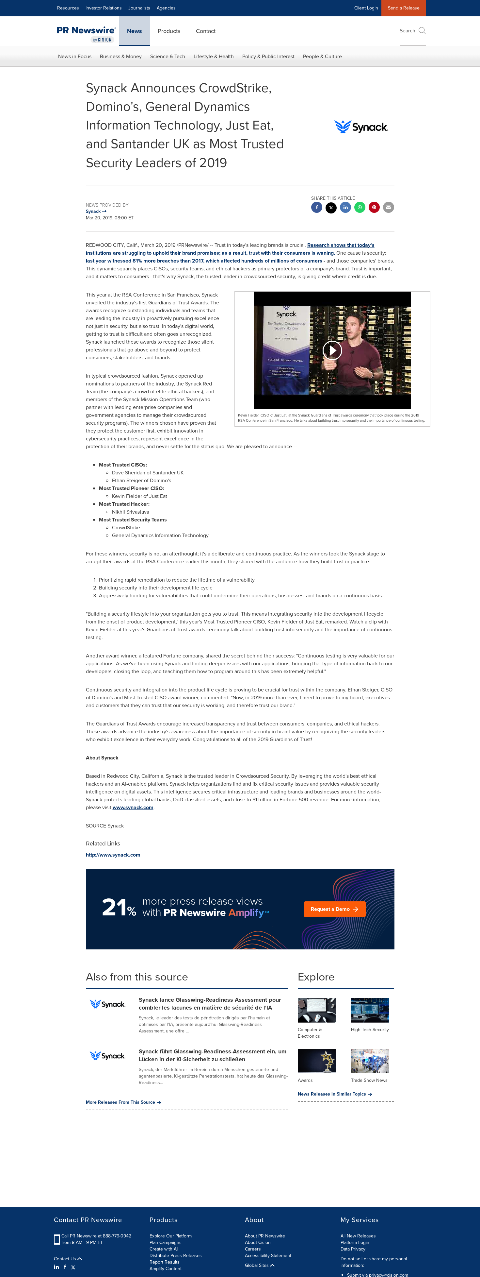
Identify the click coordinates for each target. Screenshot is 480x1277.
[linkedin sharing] (345, 208)
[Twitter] (73, 1267)
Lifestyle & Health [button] (214, 56)
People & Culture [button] (322, 56)
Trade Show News (369, 1080)
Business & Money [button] (121, 56)
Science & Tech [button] (167, 56)
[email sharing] (388, 208)
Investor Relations (104, 8)
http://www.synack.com (113, 855)
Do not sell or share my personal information (374, 1262)
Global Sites (257, 1265)
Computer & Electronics (310, 1033)
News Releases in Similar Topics (332, 1094)
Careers (253, 1249)
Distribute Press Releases (176, 1255)
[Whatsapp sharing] (359, 208)
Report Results (165, 1262)
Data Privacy (353, 1249)
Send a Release (404, 8)
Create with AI (164, 1249)
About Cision (258, 1242)
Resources (68, 8)
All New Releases (358, 1236)
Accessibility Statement (268, 1255)
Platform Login (355, 1242)
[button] (332, 350)
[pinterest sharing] (374, 208)
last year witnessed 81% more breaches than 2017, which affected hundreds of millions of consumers (204, 260)
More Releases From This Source (120, 1102)
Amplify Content (166, 1268)
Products (169, 31)
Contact (206, 31)
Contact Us (65, 1259)
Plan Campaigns (166, 1242)
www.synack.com (133, 807)
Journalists (139, 8)
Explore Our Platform (171, 1236)
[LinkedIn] (57, 1267)
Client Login (366, 8)
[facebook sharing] (316, 208)
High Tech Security (370, 1029)
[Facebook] (65, 1267)
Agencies (166, 8)
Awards (305, 1080)
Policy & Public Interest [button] (268, 56)
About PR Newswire (265, 1236)
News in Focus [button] (74, 56)
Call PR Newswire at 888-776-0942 (96, 1236)
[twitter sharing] (331, 208)
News (134, 31)
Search (407, 30)
